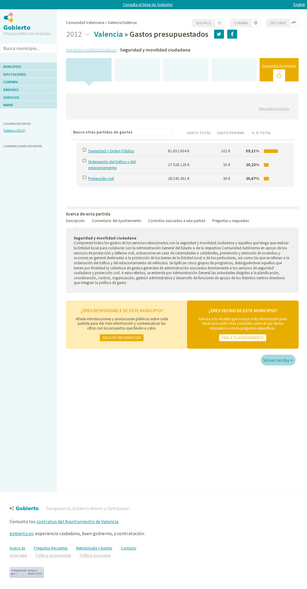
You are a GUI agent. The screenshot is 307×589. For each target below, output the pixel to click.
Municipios (12, 67)
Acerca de (17, 548)
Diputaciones (14, 74)
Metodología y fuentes (94, 548)
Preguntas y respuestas (230, 220)
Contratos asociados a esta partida (176, 220)
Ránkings (11, 90)
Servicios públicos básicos (91, 50)
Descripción (75, 220)
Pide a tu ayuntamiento (243, 337)
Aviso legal (18, 555)
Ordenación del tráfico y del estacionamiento (112, 164)
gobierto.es (21, 533)
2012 (74, 34)
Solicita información (122, 337)
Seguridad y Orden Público (111, 151)
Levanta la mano (279, 66)
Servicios (11, 97)
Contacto (128, 548)
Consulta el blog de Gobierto (148, 4)
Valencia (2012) (14, 130)
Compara (10, 82)
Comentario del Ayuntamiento (116, 220)
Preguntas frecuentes (50, 548)
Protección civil (101, 178)
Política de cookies (95, 555)
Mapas (8, 105)
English (299, 4)
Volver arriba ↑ (278, 360)
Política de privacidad (53, 555)
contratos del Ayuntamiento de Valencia (77, 521)
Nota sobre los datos (274, 108)
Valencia (108, 34)
